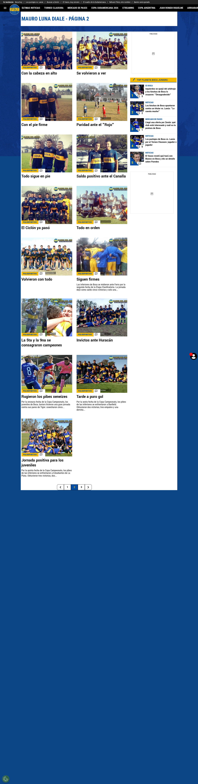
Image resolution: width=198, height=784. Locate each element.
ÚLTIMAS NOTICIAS (31, 8)
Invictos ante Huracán (95, 340)
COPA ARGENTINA (146, 8)
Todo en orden (88, 228)
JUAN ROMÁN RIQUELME (171, 8)
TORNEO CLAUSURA (53, 8)
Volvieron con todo (36, 279)
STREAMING (128, 8)
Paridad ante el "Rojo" (95, 124)
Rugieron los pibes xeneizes (44, 396)
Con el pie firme (34, 124)
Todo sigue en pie (35, 176)
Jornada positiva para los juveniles (42, 463)
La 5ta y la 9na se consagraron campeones (41, 343)
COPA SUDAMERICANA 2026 (104, 8)
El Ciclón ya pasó (35, 228)
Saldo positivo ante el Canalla (101, 176)
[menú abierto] (5, 8)
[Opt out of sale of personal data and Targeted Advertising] (5, 779)
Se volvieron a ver (91, 73)
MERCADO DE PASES (77, 8)
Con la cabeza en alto (39, 73)
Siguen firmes (88, 279)
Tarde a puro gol (90, 396)
